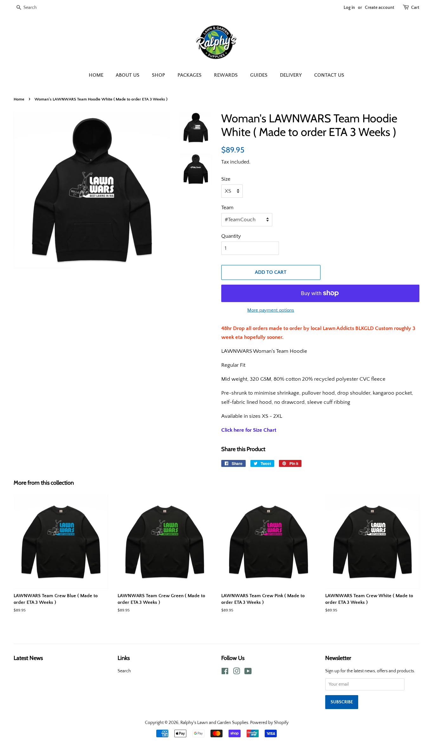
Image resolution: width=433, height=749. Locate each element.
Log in (349, 7)
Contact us (329, 75)
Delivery (291, 75)
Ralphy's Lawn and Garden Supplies (214, 722)
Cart (415, 7)
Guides (259, 75)
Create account (379, 7)
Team (227, 207)
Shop (158, 75)
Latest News (28, 658)
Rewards (226, 75)
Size (225, 179)
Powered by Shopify (269, 722)
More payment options (270, 310)
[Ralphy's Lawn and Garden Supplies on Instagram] (236, 672)
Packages (190, 75)
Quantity (231, 236)
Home (96, 75)
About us (127, 75)
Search (124, 671)
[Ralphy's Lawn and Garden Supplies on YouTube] (248, 672)
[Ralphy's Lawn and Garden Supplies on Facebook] (225, 672)
